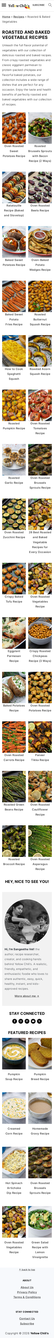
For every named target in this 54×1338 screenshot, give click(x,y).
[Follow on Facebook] (14, 1021)
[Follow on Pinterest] (27, 1021)
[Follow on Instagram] (20, 1021)
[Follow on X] (39, 1021)
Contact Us (27, 1318)
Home (6, 16)
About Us (27, 1287)
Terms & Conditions (27, 1297)
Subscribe (27, 1323)
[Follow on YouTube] (33, 1021)
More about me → (27, 996)
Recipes (18, 16)
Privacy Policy (27, 1292)
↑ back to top (27, 1269)
